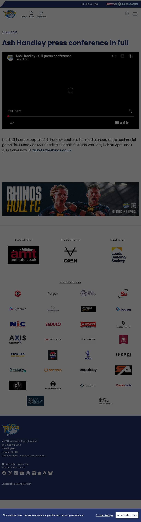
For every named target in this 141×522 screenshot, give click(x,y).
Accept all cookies (127, 515)
